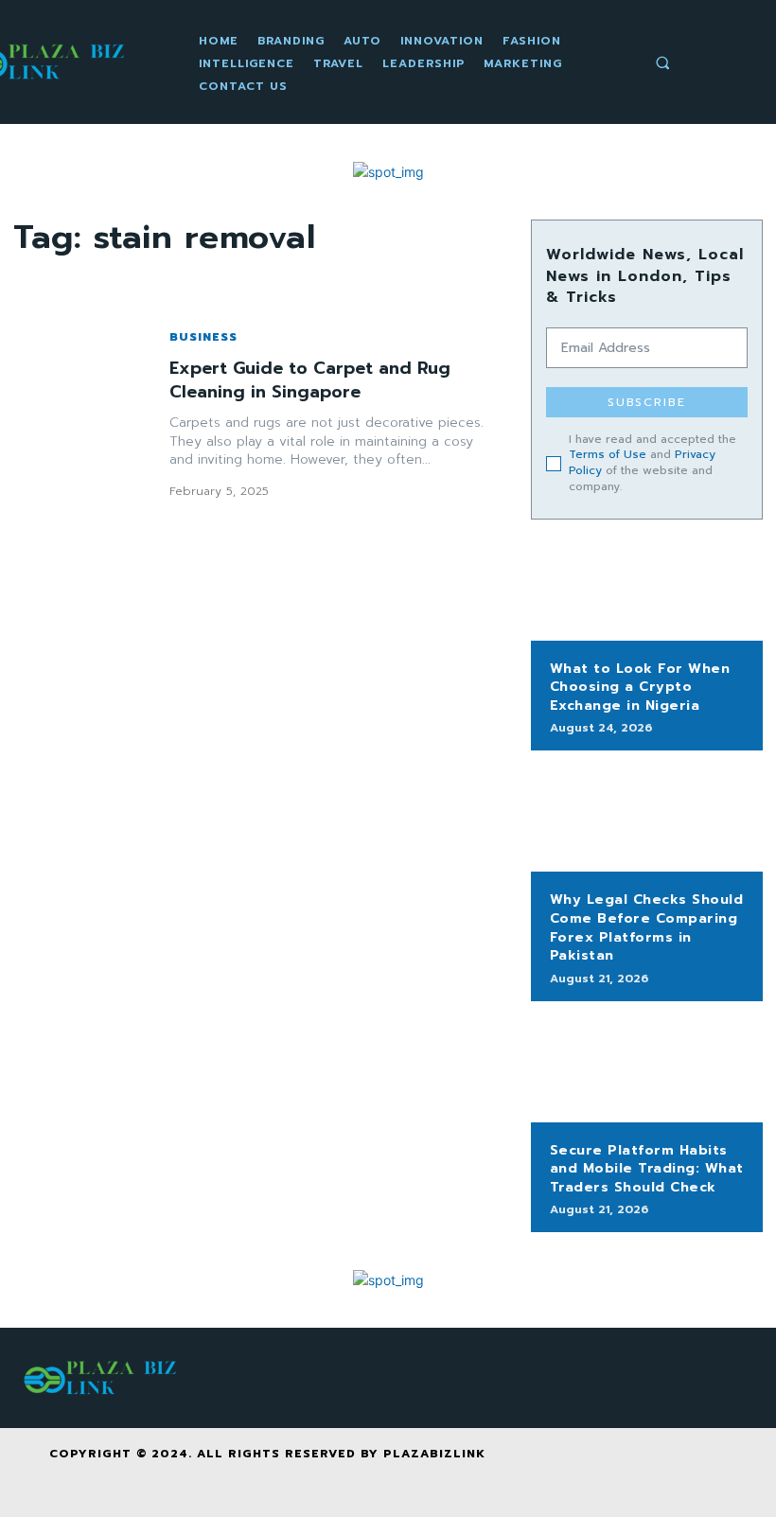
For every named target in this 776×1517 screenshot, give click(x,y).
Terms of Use (607, 454)
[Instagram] (630, 1463)
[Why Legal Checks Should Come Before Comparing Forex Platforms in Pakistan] (647, 820)
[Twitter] (673, 1463)
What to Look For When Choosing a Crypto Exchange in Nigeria (640, 687)
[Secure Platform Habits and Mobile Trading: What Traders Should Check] (647, 1071)
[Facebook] (588, 1463)
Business (203, 337)
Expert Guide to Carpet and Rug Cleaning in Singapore (309, 380)
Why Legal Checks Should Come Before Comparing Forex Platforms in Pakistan (647, 927)
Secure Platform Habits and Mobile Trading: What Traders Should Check (647, 1168)
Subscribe (647, 402)
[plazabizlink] (103, 1378)
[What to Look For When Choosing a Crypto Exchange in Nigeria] (647, 589)
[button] (662, 62)
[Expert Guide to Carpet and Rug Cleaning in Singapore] (81, 414)
